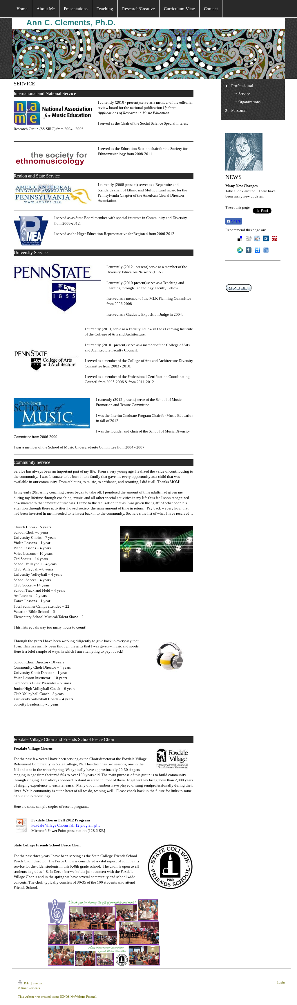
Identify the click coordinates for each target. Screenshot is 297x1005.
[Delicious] (240, 238)
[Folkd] (266, 238)
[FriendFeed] (266, 250)
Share (235, 221)
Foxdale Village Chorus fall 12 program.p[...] (66, 825)
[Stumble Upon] (240, 250)
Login (281, 982)
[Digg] (248, 238)
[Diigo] (257, 250)
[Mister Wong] (275, 238)
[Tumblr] (248, 250)
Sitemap (38, 983)
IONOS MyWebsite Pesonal (78, 996)
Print (27, 983)
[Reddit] (257, 238)
